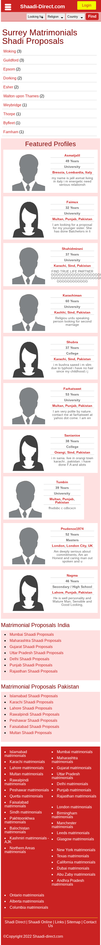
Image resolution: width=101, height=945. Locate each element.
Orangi (59, 452)
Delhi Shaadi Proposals (29, 659)
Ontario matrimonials (27, 895)
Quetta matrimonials (26, 796)
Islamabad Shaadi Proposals (34, 696)
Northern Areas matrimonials (19, 850)
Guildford (11, 60)
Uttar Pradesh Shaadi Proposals (36, 653)
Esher (8, 87)
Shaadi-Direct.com (42, 6)
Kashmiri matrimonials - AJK (26, 840)
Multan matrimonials (26, 774)
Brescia (58, 172)
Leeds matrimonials (73, 833)
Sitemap (74, 922)
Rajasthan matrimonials (76, 796)
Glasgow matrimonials (75, 839)
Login (86, 5)
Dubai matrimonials (73, 868)
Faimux (72, 202)
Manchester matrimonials (64, 825)
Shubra (72, 342)
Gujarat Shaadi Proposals (31, 647)
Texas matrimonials (73, 856)
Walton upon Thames (21, 96)
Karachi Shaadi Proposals (31, 702)
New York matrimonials (76, 850)
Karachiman (72, 295)
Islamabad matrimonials (15, 754)
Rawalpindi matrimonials (16, 782)
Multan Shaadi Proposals (31, 733)
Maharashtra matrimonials (65, 760)
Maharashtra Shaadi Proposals (35, 641)
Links (59, 922)
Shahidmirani (72, 249)
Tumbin (62, 482)
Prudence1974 (72, 529)
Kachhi (60, 312)
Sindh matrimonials (26, 812)
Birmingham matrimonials (64, 815)
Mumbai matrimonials (75, 752)
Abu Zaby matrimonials (76, 874)
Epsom (9, 69)
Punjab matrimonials (74, 790)
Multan (57, 219)
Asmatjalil (72, 155)
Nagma (72, 575)
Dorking (10, 78)
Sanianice (72, 435)
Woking (10, 51)
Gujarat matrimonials (74, 768)
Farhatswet (72, 389)
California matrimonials (76, 862)
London (58, 546)
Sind (71, 266)
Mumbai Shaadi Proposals (32, 634)
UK (90, 546)
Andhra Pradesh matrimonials (68, 882)
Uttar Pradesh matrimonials (66, 776)
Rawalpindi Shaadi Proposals (34, 714)
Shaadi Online (40, 922)
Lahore (57, 592)
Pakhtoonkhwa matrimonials (19, 820)
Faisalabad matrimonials (16, 804)
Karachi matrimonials (27, 762)
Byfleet (9, 123)
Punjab (71, 219)
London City (76, 546)
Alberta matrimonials (27, 901)
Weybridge (12, 105)
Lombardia (74, 172)
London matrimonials (74, 807)
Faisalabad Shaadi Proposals (34, 727)
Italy (88, 172)
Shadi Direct (15, 922)
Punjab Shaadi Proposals (31, 665)
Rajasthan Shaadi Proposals (34, 671)
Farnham (11, 132)
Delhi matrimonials (72, 784)
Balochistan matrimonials (16, 830)
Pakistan (85, 219)
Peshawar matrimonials (29, 790)
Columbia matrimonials (29, 907)
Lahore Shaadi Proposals (31, 708)
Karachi (60, 266)
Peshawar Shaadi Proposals (33, 720)
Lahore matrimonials (27, 768)
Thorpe (9, 114)
